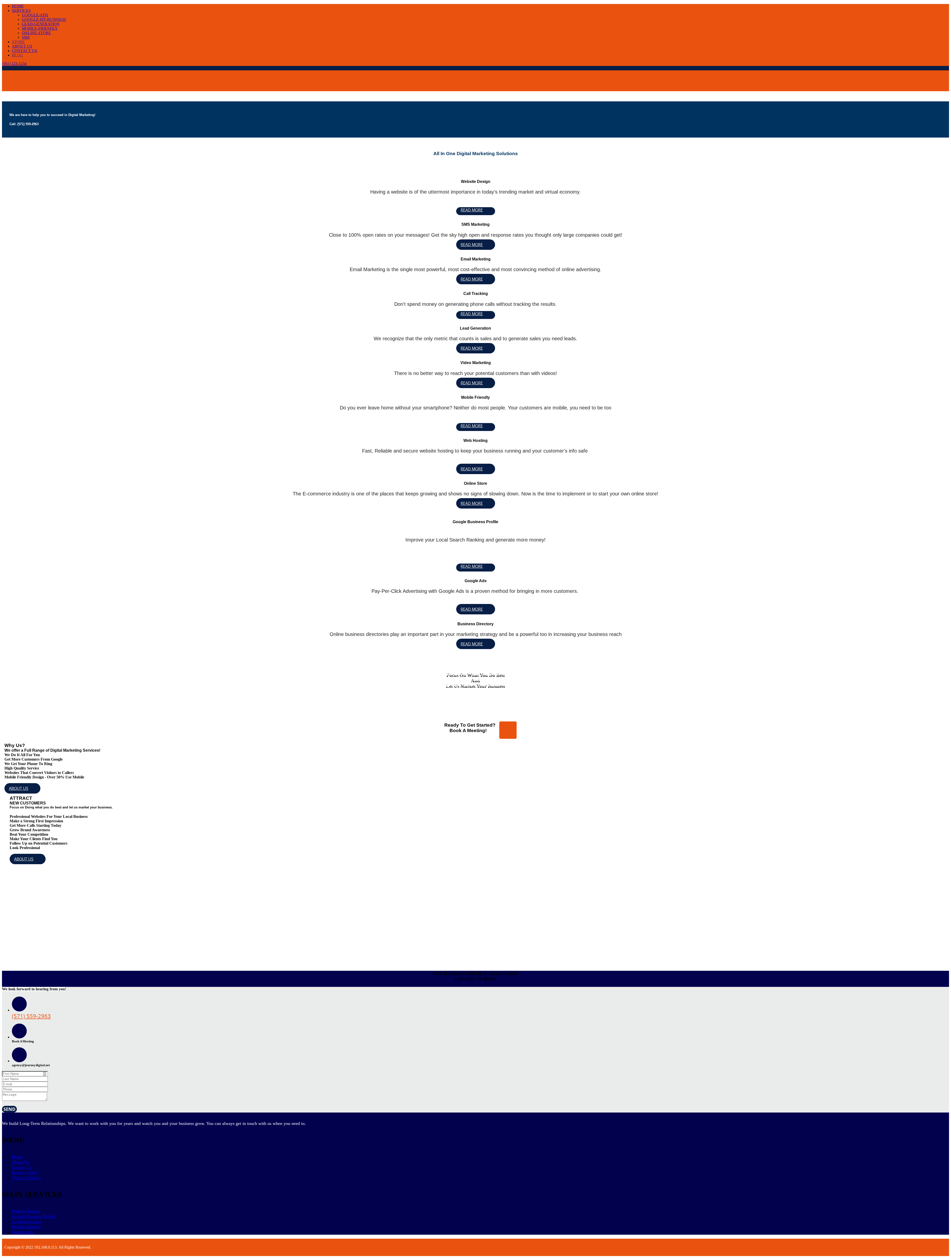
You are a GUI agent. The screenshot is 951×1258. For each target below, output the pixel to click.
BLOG (17, 55)
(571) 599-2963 (15, 88)
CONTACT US (24, 51)
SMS (26, 37)
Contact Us (22, 1167)
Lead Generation (27, 1221)
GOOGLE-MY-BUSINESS (44, 19)
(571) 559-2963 (31, 1016)
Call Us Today (13, 78)
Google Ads (22, 1231)
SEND (9, 1109)
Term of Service (26, 1177)
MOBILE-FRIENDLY (40, 28)
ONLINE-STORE (36, 33)
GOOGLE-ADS (35, 15)
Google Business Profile (33, 1216)
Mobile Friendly (26, 1226)
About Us (20, 1162)
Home (17, 1156)
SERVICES (21, 10)
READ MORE (472, 210)
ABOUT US (22, 46)
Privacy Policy (25, 1172)
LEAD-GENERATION (41, 24)
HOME (18, 6)
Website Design (26, 1211)
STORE (18, 42)
